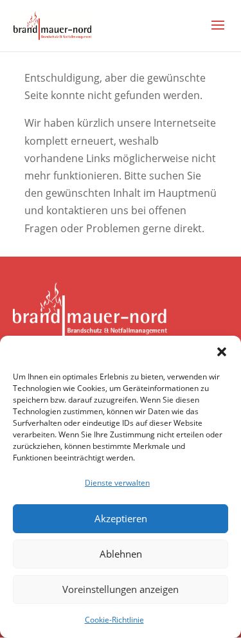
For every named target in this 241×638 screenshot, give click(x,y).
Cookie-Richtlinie (114, 619)
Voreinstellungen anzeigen (120, 589)
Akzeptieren (120, 518)
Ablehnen (121, 553)
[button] (221, 351)
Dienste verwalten (117, 482)
